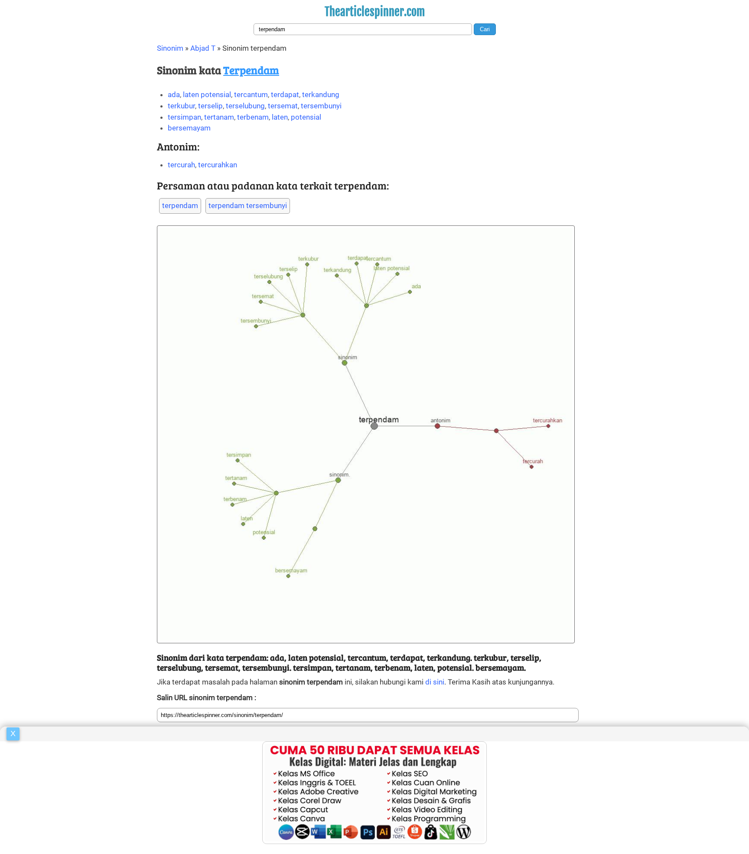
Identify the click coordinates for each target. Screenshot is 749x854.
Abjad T (202, 48)
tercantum (251, 94)
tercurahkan (217, 164)
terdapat (285, 94)
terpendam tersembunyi (247, 205)
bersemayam (189, 128)
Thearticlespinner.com (375, 12)
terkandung (320, 94)
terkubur (181, 105)
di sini (434, 682)
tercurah (181, 164)
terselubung (245, 105)
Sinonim (170, 48)
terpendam (180, 205)
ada (174, 94)
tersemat (283, 105)
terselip (210, 105)
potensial (306, 117)
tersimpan (184, 117)
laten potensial (207, 94)
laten (280, 117)
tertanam (219, 117)
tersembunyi (321, 105)
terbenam (253, 117)
